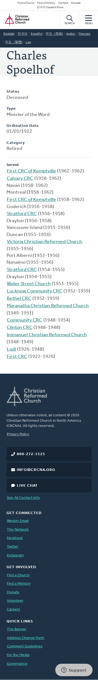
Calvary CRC (20, 178)
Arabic (70, 34)
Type (11, 109)
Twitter (13, 547)
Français (84, 34)
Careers (13, 609)
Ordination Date (23, 126)
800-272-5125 (31, 454)
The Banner (16, 629)
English (9, 34)
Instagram (15, 555)
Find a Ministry (46, 3)
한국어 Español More (50, 7)
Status (13, 92)
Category (16, 143)
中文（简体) (54, 34)
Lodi (11, 349)
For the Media (18, 655)
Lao (28, 42)
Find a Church (26, 3)
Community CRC (24, 320)
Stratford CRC (22, 214)
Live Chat (27, 486)
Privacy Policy (18, 434)
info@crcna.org (36, 470)
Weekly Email (18, 521)
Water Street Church (29, 284)
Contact (63, 3)
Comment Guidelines (24, 646)
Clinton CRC (19, 327)
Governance (17, 664)
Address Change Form (25, 638)
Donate (76, 3)
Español (36, 34)
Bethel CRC (19, 298)
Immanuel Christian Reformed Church (47, 335)
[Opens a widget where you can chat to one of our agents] (74, 670)
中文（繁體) (13, 42)
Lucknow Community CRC (34, 291)
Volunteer (15, 601)
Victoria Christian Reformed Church (44, 242)
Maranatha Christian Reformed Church (48, 306)
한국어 (22, 34)
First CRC (17, 356)
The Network (18, 530)
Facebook (15, 538)
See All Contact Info (23, 498)
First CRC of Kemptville (31, 171)
